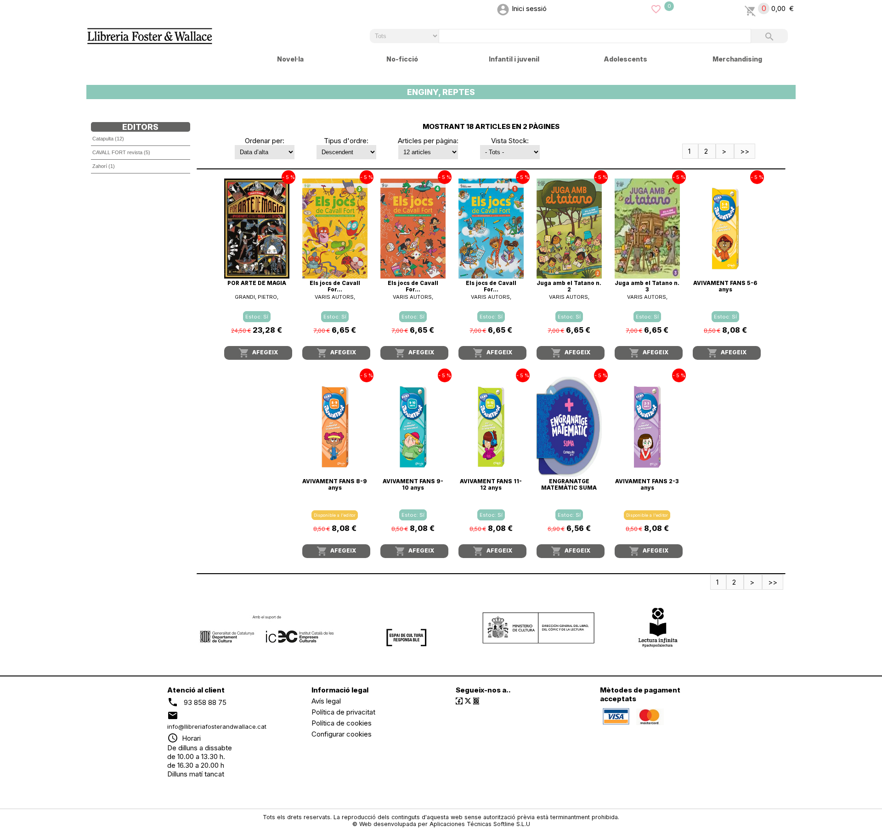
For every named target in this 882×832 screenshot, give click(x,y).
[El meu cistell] (750, 8)
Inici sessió (529, 8)
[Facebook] (459, 701)
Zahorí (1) (103, 166)
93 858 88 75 (205, 702)
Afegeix (258, 352)
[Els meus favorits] (656, 8)
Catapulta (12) (108, 138)
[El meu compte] (503, 8)
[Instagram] (476, 701)
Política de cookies (341, 723)
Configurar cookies (341, 734)
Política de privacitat (343, 712)
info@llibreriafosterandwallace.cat (216, 726)
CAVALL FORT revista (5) (121, 152)
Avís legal (326, 701)
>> (744, 151)
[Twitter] (467, 701)
